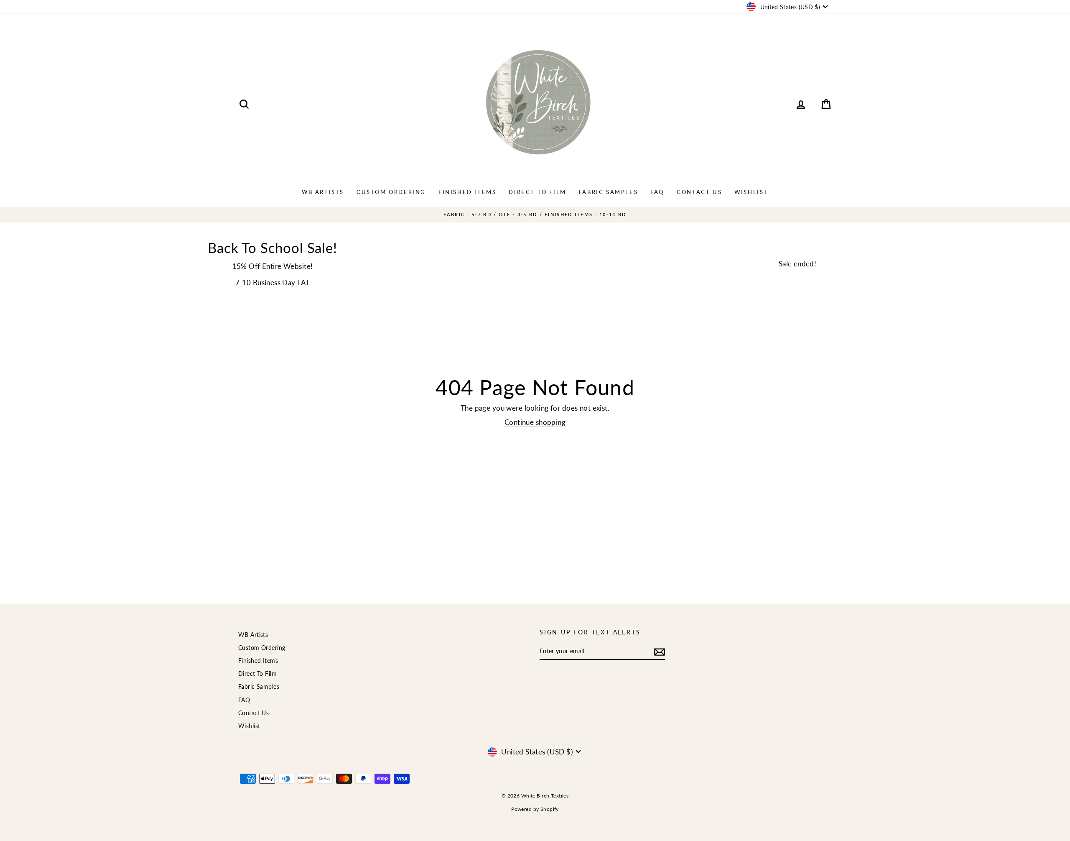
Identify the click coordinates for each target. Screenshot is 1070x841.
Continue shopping (535, 422)
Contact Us (699, 192)
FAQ (657, 192)
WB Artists (323, 192)
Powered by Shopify (535, 809)
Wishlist (751, 192)
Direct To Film (537, 192)
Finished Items (467, 192)
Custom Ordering (391, 192)
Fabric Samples (608, 192)
